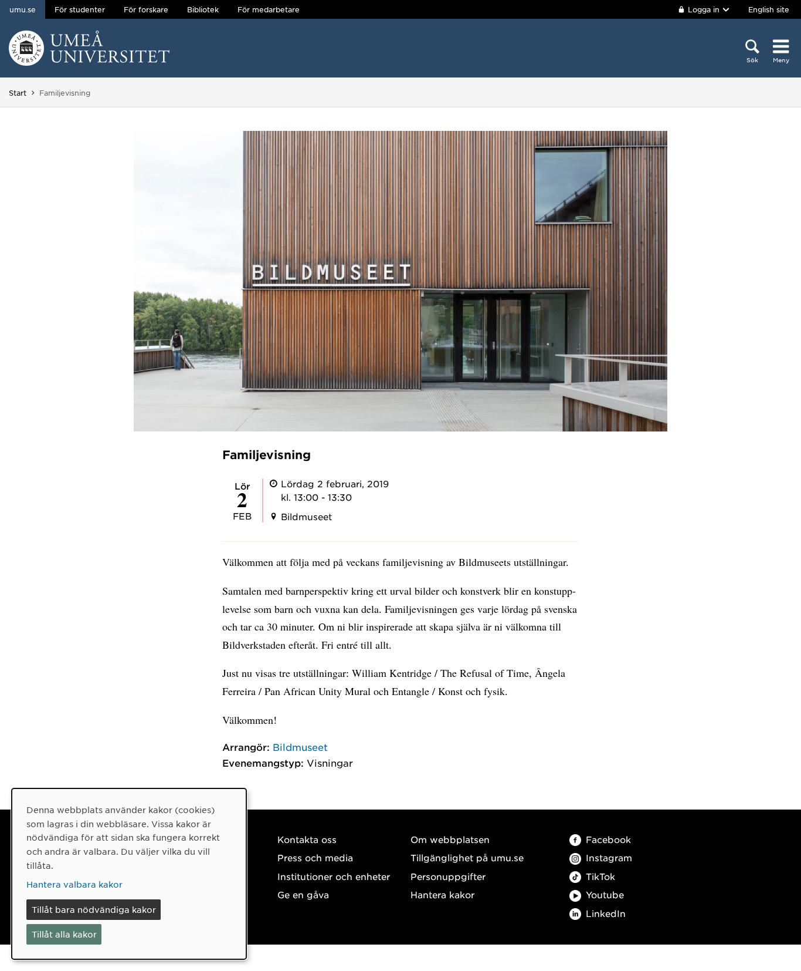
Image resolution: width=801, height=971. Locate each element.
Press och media (315, 857)
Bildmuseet (300, 747)
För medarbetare (268, 9)
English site (768, 9)
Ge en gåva (303, 894)
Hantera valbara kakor (74, 884)
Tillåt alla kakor (64, 934)
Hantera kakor (442, 894)
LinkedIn (606, 913)
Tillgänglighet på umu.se (467, 857)
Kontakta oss (307, 839)
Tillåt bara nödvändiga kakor (94, 909)
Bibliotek (203, 9)
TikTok (600, 876)
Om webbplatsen (450, 839)
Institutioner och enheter (333, 876)
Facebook (608, 839)
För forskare (146, 9)
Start (17, 92)
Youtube (605, 894)
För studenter (80, 9)
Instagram (609, 857)
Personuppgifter (448, 876)
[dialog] (129, 873)
